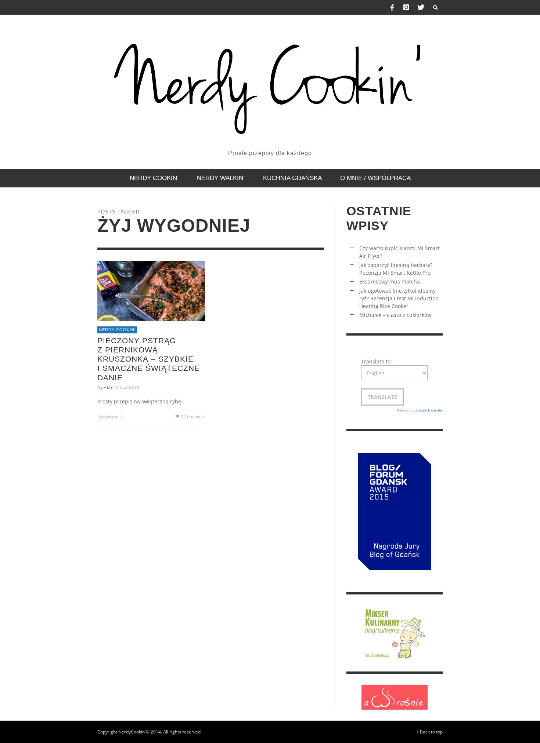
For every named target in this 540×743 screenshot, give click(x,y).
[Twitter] (420, 7)
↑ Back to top (430, 732)
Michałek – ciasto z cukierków (395, 314)
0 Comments (192, 416)
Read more (108, 416)
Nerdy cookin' (117, 329)
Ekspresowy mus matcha (389, 281)
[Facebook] (392, 7)
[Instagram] (406, 7)
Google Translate (429, 410)
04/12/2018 (128, 387)
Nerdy (105, 387)
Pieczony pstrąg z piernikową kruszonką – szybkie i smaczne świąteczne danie (148, 358)
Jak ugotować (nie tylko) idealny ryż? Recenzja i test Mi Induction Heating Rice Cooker (399, 298)
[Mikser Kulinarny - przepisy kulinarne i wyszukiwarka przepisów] (394, 632)
